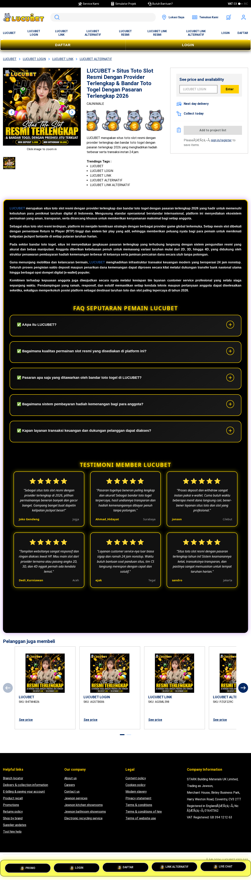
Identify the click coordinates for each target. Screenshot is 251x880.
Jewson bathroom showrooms (85, 811)
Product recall (13, 798)
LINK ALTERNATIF (177, 867)
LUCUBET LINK (61, 33)
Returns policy (13, 811)
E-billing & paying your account (24, 791)
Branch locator (13, 778)
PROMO (30, 866)
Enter (230, 89)
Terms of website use (141, 818)
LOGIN (225, 33)
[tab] (122, 734)
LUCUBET (9, 33)
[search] (103, 17)
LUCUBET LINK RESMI (157, 33)
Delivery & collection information (25, 785)
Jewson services (75, 798)
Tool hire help (12, 831)
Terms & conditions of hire (144, 811)
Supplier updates (14, 825)
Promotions (11, 805)
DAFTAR (242, 33)
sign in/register (221, 140)
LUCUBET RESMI (125, 33)
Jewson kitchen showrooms (83, 805)
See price (26, 720)
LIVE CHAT (226, 868)
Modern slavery (136, 791)
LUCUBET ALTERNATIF (93, 33)
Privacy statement (138, 798)
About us (70, 778)
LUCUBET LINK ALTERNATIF (196, 33)
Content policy (136, 778)
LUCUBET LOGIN (33, 33)
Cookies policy (136, 785)
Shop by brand (13, 818)
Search (56, 17)
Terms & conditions (139, 805)
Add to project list (212, 130)
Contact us (72, 791)
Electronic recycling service (83, 818)
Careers (69, 785)
